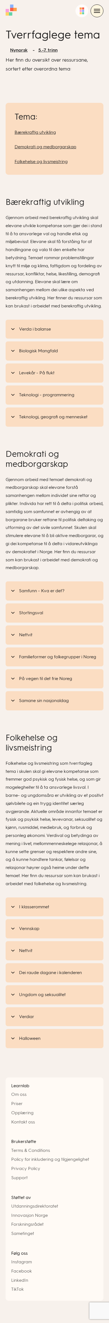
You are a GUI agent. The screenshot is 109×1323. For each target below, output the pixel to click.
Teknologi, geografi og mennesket (53, 416)
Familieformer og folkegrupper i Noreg (57, 656)
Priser (17, 1103)
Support (19, 1177)
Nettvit (25, 634)
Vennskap (29, 928)
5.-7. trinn (48, 50)
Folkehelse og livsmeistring (41, 161)
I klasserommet (34, 906)
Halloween (30, 1038)
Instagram (21, 1261)
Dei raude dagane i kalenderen (50, 972)
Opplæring (22, 1112)
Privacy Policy (25, 1168)
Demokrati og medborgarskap (45, 146)
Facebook (21, 1271)
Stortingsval (31, 612)
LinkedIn (19, 1280)
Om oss (19, 1094)
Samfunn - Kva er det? (42, 590)
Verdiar (26, 1016)
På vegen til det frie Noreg (45, 678)
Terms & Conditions (30, 1150)
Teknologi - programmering (46, 394)
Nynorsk (19, 50)
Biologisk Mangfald (38, 350)
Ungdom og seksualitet (42, 994)
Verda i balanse (35, 329)
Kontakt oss (23, 1122)
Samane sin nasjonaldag (44, 700)
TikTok (17, 1289)
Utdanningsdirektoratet (34, 1206)
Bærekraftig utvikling (35, 132)
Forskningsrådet (27, 1224)
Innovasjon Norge (29, 1215)
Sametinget (22, 1233)
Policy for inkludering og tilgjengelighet (50, 1159)
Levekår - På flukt (36, 372)
